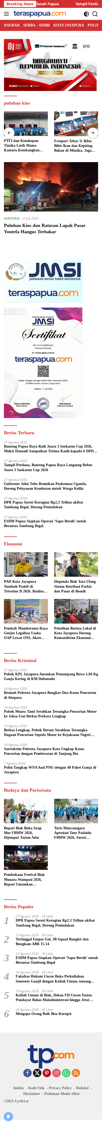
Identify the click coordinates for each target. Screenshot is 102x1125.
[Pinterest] (47, 1073)
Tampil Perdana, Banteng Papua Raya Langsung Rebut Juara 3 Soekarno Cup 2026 (48, 467)
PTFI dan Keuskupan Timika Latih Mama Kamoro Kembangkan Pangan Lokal (21, 146)
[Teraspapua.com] (39, 14)
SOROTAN (12, 218)
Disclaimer (31, 1094)
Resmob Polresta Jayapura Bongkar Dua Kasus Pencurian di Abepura (50, 695)
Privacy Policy (60, 1088)
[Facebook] (27, 1073)
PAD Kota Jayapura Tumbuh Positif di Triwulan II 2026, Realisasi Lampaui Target (25, 587)
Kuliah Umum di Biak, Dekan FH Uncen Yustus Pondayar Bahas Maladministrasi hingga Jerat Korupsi (54, 997)
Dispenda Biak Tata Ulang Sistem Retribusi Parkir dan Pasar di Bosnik (75, 586)
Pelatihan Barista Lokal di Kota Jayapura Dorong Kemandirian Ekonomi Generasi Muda (75, 633)
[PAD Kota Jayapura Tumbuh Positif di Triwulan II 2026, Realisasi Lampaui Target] (26, 564)
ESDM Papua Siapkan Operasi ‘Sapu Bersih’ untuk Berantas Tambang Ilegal (45, 523)
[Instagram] (56, 1073)
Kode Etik (36, 1088)
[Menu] (7, 13)
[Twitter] (37, 1073)
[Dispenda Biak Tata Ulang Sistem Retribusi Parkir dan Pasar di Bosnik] (76, 564)
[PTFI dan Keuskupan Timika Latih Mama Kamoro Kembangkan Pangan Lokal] (26, 123)
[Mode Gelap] (86, 14)
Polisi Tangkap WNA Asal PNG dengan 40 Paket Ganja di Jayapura (50, 770)
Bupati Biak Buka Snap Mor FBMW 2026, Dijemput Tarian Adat (23, 833)
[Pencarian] (95, 14)
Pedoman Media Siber (62, 1094)
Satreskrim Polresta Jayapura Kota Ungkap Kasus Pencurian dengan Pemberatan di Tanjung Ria (44, 751)
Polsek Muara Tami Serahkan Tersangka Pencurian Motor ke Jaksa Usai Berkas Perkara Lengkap (50, 714)
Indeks (18, 1088)
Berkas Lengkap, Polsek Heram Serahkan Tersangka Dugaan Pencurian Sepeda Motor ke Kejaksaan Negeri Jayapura (47, 732)
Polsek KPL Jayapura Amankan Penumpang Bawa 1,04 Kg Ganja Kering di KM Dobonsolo (51, 676)
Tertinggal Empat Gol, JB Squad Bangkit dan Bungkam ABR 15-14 (52, 941)
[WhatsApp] (66, 1073)
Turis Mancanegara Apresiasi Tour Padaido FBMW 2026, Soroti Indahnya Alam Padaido (73, 833)
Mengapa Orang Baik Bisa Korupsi (43, 1014)
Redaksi (82, 1088)
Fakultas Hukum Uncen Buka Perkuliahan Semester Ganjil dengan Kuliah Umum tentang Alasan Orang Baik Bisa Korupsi (53, 979)
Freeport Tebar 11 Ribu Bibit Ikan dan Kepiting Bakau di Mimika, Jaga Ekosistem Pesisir (73, 146)
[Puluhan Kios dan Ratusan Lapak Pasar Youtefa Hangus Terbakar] (51, 187)
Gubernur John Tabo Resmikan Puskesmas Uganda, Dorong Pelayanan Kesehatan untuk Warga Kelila (45, 486)
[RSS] (76, 1073)
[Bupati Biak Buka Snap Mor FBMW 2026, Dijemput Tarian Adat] (26, 811)
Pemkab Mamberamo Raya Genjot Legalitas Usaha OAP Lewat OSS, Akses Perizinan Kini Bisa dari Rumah (26, 633)
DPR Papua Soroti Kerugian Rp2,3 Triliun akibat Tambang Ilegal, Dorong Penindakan (43, 504)
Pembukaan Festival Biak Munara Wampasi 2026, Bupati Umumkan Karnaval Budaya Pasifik (24, 880)
